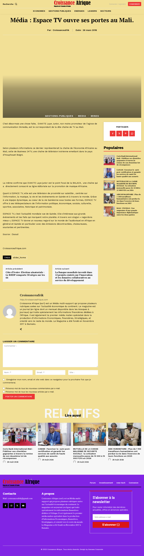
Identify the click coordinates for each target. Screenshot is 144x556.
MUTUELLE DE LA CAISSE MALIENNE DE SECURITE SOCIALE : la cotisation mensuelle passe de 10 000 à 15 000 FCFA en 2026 (128, 185)
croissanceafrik (61, 30)
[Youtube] (23, 505)
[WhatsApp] (132, 133)
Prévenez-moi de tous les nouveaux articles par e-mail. (30, 392)
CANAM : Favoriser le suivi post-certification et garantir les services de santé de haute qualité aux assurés (129, 173)
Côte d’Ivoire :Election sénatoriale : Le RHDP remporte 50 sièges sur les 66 (25, 275)
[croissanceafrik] (9, 311)
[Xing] (21, 329)
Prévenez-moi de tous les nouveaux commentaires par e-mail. (33, 388)
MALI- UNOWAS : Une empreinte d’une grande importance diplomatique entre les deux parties (127, 211)
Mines (95, 116)
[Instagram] (11, 505)
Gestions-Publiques (59, 116)
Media (82, 116)
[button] (10, 4)
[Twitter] (119, 133)
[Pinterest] (125, 133)
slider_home (19, 257)
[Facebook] (112, 133)
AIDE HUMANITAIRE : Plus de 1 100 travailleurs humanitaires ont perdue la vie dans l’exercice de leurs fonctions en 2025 (129, 198)
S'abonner (109, 524)
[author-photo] (4, 461)
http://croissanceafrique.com (34, 299)
